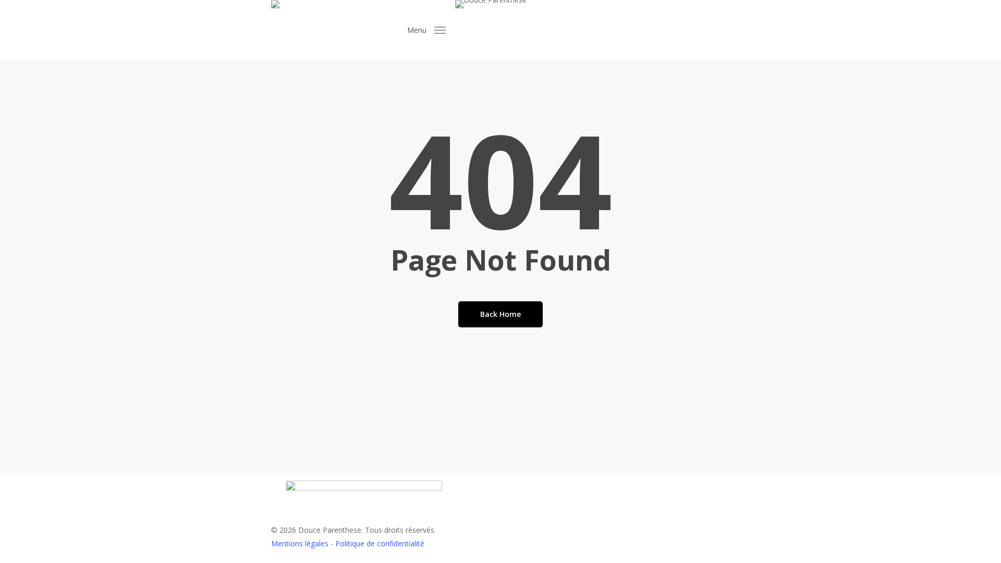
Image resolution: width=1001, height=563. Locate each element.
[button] (426, 30)
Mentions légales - (303, 543)
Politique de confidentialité (379, 543)
